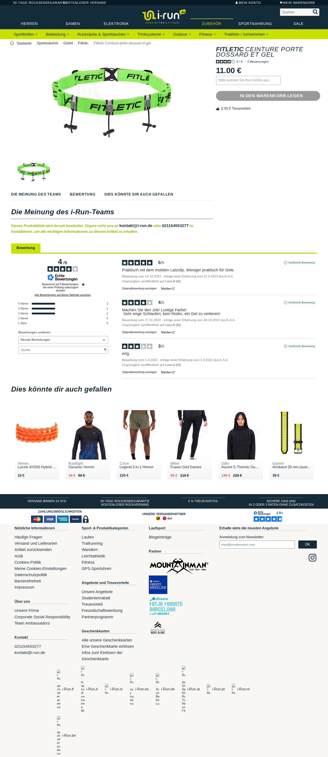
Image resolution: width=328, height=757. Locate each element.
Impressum (24, 587)
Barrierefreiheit (28, 581)
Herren (29, 24)
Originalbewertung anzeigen (139, 288)
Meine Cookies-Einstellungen (40, 568)
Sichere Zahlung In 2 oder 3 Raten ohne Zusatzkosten (281, 502)
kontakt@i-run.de (135, 225)
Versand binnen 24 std (46, 501)
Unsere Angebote (97, 592)
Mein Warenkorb (299, 2)
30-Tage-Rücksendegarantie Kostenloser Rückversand (124, 502)
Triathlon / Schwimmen (245, 34)
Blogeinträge (160, 537)
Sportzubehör (47, 43)
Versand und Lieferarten (36, 543)
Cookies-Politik (28, 562)
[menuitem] (25, 34)
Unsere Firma (27, 610)
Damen (73, 24)
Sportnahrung (255, 24)
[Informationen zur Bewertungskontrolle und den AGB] (83, 284)
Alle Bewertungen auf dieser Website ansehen (63, 295)
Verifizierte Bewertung (301, 262)
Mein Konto (250, 2)
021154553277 (175, 225)
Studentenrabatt (96, 598)
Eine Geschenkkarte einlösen (108, 646)
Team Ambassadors (32, 623)
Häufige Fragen (28, 537)
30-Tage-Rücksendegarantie (34, 2)
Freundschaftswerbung (102, 610)
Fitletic (83, 43)
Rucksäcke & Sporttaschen (102, 34)
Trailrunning (92, 543)
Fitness (206, 34)
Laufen (88, 537)
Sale (298, 24)
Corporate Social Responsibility (42, 617)
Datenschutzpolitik (31, 575)
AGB (19, 556)
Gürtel (68, 43)
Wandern (90, 549)
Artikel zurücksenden (33, 549)
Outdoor (181, 34)
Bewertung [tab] (26, 248)
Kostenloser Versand (81, 2)
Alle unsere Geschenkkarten (107, 640)
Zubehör (211, 24)
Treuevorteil (92, 604)
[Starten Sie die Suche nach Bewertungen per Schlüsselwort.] (105, 350)
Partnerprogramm (97, 617)
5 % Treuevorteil (203, 501)
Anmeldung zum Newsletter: (241, 537)
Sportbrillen (24, 34)
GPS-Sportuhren (96, 568)
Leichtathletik (93, 556)
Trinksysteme (149, 34)
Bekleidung (56, 34)
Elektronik (116, 24)
